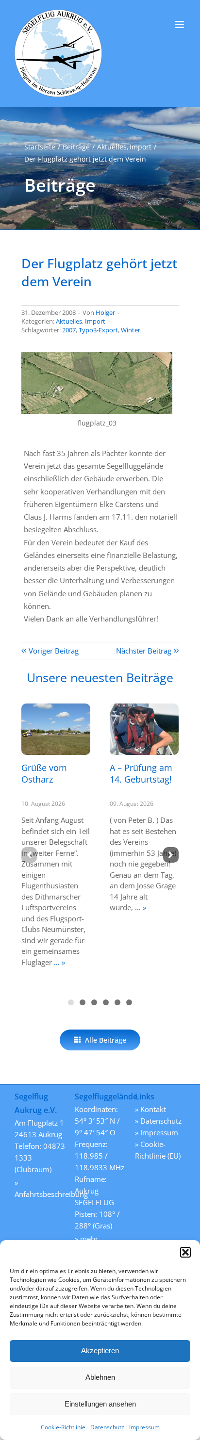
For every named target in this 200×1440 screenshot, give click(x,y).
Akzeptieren (100, 1350)
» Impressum (156, 1132)
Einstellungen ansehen (100, 1404)
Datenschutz (107, 1427)
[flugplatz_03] (96, 355)
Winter (130, 330)
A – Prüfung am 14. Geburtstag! (141, 773)
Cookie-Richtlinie (63, 1427)
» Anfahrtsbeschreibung (40, 1188)
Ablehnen (100, 1377)
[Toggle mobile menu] (180, 24)
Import (95, 321)
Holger (105, 312)
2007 (69, 330)
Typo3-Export (98, 330)
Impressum (144, 1427)
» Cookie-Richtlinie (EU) (158, 1150)
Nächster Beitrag (143, 650)
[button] (185, 1252)
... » (58, 962)
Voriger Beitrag (54, 650)
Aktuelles (69, 321)
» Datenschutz (158, 1121)
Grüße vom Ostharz (44, 773)
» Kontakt (150, 1109)
